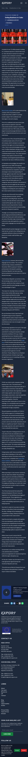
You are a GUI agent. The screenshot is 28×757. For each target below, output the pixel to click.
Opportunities (5, 703)
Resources (4, 692)
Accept (17, 750)
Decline (24, 750)
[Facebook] (14, 603)
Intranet (3, 713)
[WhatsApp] (22, 603)
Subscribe (7, 734)
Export (6, 25)
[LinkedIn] (11, 603)
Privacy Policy (5, 710)
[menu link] (21, 3)
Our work (4, 690)
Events (3, 705)
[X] (17, 603)
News (2, 701)
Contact (3, 695)
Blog (7, 8)
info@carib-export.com (11, 658)
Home (3, 8)
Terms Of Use (5, 711)
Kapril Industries (6, 260)
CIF (2, 693)
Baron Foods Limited (7, 110)
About (3, 688)
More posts (17, 596)
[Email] (20, 603)
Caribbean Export (13, 20)
